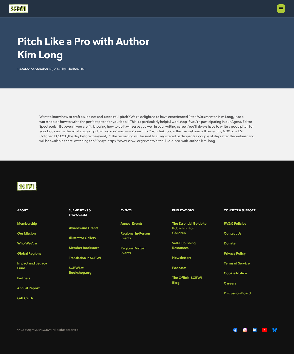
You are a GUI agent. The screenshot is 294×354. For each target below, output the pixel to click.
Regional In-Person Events (135, 235)
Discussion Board (237, 293)
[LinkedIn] (255, 330)
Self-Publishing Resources (184, 245)
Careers (230, 283)
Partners (23, 278)
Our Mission (26, 233)
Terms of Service (237, 263)
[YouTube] (264, 329)
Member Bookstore (84, 248)
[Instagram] (245, 330)
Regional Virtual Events (133, 250)
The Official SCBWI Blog (187, 279)
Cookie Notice (235, 273)
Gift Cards (25, 298)
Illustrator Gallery (82, 238)
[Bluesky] (274, 330)
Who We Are (27, 243)
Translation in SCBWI (85, 258)
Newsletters (181, 257)
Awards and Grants (83, 228)
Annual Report (28, 288)
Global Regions (29, 253)
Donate (229, 243)
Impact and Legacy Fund (32, 265)
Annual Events (131, 223)
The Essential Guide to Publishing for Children (189, 228)
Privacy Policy (235, 253)
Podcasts (179, 268)
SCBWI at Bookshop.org (80, 270)
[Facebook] (235, 330)
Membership (27, 223)
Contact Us (232, 233)
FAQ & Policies (235, 223)
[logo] (18, 8)
